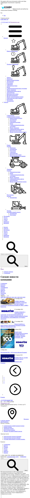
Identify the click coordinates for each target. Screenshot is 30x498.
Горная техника (8, 427)
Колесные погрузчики (12, 94)
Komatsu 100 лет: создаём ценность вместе (21, 358)
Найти (25, 266)
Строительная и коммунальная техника (14, 425)
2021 (15, 297)
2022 (13, 297)
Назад (2, 269)
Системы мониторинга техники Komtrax (14, 439)
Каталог (6, 227)
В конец (3, 397)
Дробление (10, 79)
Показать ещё (18, 361)
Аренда (6, 219)
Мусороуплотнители (12, 95)
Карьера (3, 286)
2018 (24, 297)
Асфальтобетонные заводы (14, 91)
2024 (7, 297)
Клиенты (3, 284)
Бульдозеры (10, 83)
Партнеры (3, 293)
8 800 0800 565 (4, 19)
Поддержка (7, 216)
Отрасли (6, 102)
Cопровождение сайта (13, 456)
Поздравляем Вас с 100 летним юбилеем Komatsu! (14, 352)
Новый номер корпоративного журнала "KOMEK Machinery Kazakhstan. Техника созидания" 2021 (21, 334)
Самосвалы (10, 84)
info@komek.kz (4, 421)
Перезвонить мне (14, 22)
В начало (3, 363)
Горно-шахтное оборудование (14, 98)
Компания (6, 221)
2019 (21, 297)
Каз (5, 15)
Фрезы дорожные (11, 90)
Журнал (3, 291)
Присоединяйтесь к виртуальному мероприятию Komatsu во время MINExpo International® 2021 (13, 325)
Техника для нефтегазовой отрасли (13, 431)
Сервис (6, 450)
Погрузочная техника (9, 430)
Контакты (6, 223)
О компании (4, 283)
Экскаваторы (10, 81)
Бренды (6, 446)
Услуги (5, 217)
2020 (18, 297)
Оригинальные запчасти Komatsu (12, 436)
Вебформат (23, 456)
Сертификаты (4, 287)
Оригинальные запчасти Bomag (12, 438)
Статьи (5, 220)
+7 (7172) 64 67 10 (5, 22)
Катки (8, 87)
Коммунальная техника (13, 80)
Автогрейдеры (10, 92)
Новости (3, 290)
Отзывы (6, 447)
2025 (4, 297)
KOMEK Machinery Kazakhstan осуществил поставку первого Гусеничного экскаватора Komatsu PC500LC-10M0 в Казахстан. (14, 304)
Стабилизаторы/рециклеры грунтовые (17, 88)
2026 (2, 297)
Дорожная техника (9, 428)
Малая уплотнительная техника (15, 96)
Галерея (3, 289)
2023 (10, 297)
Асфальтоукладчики (12, 85)
